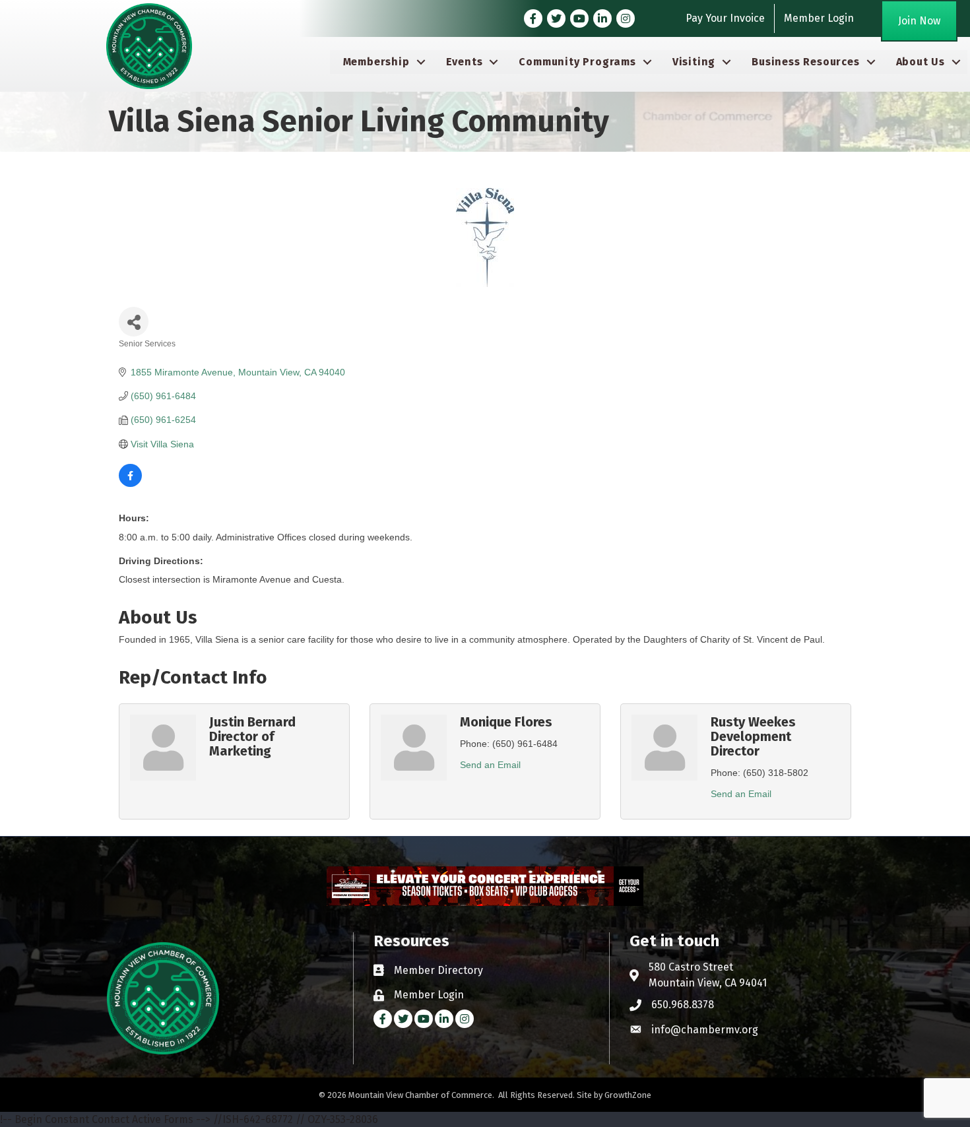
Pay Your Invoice (725, 18)
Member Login (819, 18)
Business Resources (805, 61)
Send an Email (490, 764)
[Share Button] (133, 322)
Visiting (693, 61)
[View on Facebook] (130, 483)
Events (464, 61)
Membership (376, 61)
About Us (920, 61)
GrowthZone (627, 1095)
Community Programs (577, 61)
